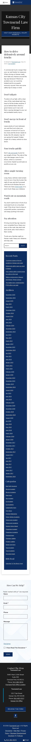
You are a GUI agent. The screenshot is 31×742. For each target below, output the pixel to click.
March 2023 (9, 341)
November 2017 (10, 446)
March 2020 (9, 369)
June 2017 (9, 461)
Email (27, 740)
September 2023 (11, 332)
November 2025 (10, 295)
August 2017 (9, 455)
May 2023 (8, 338)
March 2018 (9, 433)
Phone (6, 612)
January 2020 (9, 375)
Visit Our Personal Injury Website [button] (15, 34)
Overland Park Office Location (15, 685)
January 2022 (9, 362)
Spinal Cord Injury (10, 545)
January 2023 (9, 344)
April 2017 (9, 467)
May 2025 (8, 304)
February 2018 (10, 436)
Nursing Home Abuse (12, 526)
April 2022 (9, 359)
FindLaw (20, 736)
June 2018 (9, 424)
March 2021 (9, 366)
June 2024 (9, 319)
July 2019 (8, 393)
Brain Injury (9, 495)
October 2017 (10, 449)
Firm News (9, 511)
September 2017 (11, 452)
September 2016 (11, 476)
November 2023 (10, 329)
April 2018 (9, 430)
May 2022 (8, 356)
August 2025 (9, 301)
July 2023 (8, 335)
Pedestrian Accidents (12, 532)
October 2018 (10, 412)
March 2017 (9, 470)
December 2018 (10, 406)
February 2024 (10, 325)
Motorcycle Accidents (12, 523)
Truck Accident (10, 548)
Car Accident (11, 64)
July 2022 (8, 353)
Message (7, 622)
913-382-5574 (11, 740)
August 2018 (9, 418)
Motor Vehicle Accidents (13, 517)
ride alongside (13, 153)
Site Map (17, 731)
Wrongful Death (10, 554)
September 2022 (11, 350)
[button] (5, 2)
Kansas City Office (16, 701)
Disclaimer (7, 644)
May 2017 (8, 464)
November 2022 (10, 347)
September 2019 (11, 387)
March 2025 (9, 307)
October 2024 (10, 313)
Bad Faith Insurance (11, 486)
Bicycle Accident (10, 489)
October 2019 (10, 384)
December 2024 (10, 310)
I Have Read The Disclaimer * (16, 648)
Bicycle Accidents (11, 492)
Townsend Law (16, 62)
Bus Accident (9, 498)
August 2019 (9, 390)
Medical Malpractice (11, 514)
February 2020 (10, 372)
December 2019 (10, 378)
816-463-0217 (19, 698)
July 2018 (8, 421)
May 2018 (8, 427)
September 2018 (11, 415)
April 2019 (9, 399)
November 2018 (10, 409)
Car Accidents (10, 505)
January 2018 (9, 439)
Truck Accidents (10, 551)
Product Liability (10, 541)
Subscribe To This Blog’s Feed (14, 563)
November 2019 (10, 381)
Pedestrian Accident (11, 529)
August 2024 (9, 316)
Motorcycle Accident (11, 520)
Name (6, 594)
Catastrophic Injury (11, 508)
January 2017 (9, 473)
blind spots (19, 187)
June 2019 (9, 396)
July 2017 (8, 458)
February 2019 (10, 402)
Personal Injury (10, 535)
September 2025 (11, 298)
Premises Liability (11, 538)
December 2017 (10, 442)
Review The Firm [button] (15, 709)
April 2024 (9, 322)
